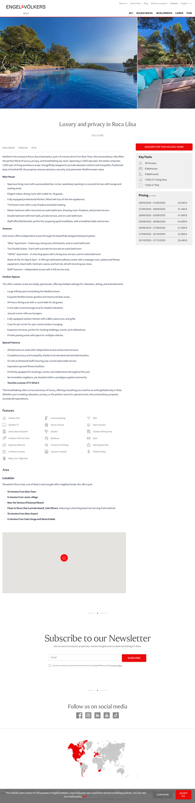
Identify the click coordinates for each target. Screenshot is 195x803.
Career (179, 13)
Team (189, 13)
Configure (163, 794)
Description (8, 147)
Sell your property (159, 3)
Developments (164, 13)
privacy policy (116, 665)
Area (33, 147)
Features (23, 147)
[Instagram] (88, 715)
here (84, 796)
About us (123, 3)
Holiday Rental (144, 13)
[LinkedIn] (97, 715)
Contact (174, 3)
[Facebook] (79, 715)
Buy (131, 13)
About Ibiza (135, 3)
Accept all (183, 794)
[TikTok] (116, 715)
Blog (146, 3)
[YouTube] (107, 715)
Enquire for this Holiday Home (164, 146)
